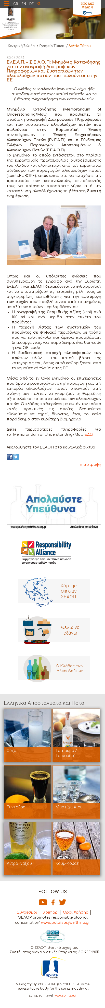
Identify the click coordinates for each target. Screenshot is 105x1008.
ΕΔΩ (89, 434)
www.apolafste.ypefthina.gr (65, 923)
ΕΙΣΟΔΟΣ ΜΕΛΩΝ (87, 5)
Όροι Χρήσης (75, 912)
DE (31, 4)
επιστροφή (90, 465)
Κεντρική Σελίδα (21, 46)
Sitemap (50, 912)
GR (15, 4)
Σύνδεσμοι (27, 912)
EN (23, 4)
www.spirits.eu (65, 995)
